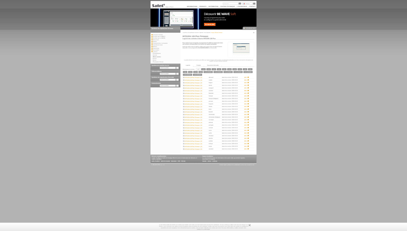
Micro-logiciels (207, 32)
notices (209, 161)
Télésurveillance (157, 71)
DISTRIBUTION (213, 6)
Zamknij (250, 225)
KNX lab (183, 161)
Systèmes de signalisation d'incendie (163, 77)
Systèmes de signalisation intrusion (162, 28)
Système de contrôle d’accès (160, 65)
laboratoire (174, 161)
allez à (246, 77)
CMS (179, 161)
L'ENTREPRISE (242, 6)
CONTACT (252, 6)
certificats (214, 161)
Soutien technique (227, 6)
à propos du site (250, 164)
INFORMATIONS (192, 6)
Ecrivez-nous (243, 164)
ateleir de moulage (165, 161)
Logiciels (201, 32)
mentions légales (223, 164)
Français (247, 3)
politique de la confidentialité (234, 164)
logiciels (204, 161)
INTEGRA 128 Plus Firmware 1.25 (193, 77)
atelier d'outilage (156, 161)
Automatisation (156, 83)
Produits (202, 6)
